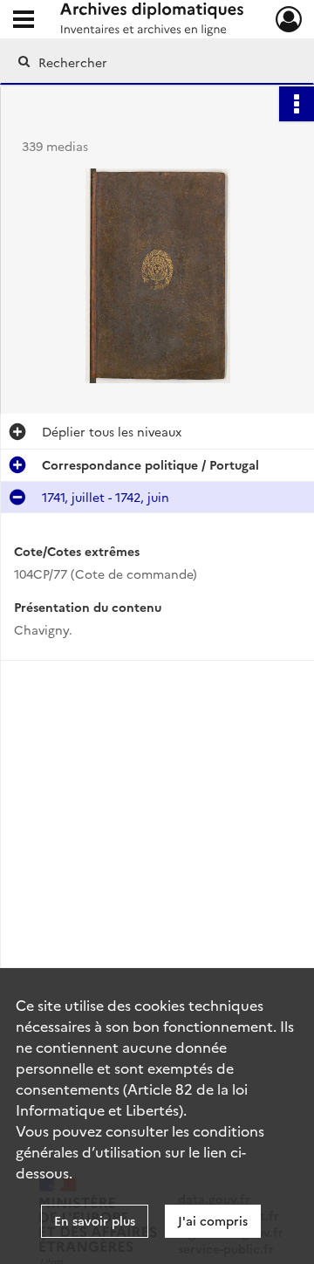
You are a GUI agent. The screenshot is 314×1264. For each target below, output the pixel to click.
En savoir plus (94, 1220)
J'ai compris (213, 1220)
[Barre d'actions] (296, 103)
